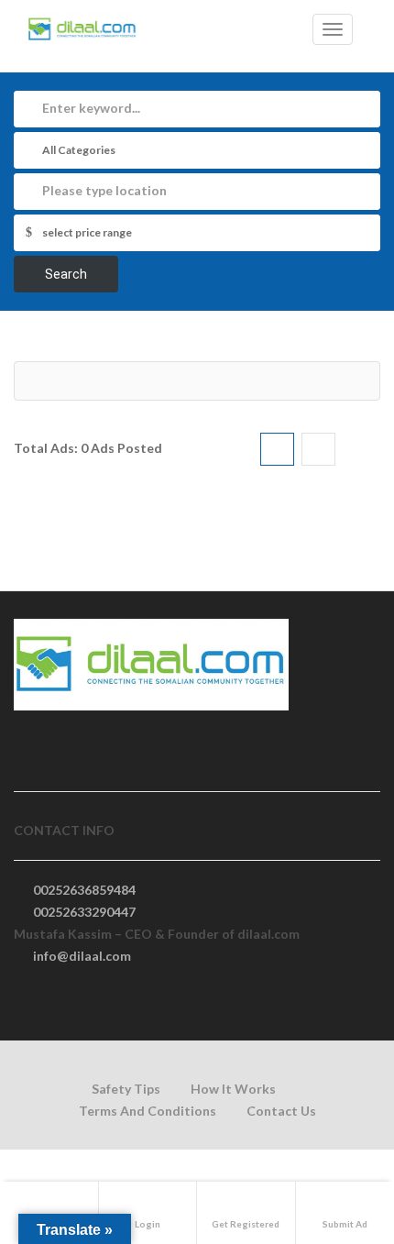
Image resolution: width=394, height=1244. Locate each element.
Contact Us (281, 1110)
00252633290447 (84, 911)
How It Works (233, 1088)
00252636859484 (84, 889)
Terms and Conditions (147, 1110)
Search (66, 274)
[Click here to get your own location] (361, 191)
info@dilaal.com (82, 955)
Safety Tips (126, 1088)
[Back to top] (334, 1129)
